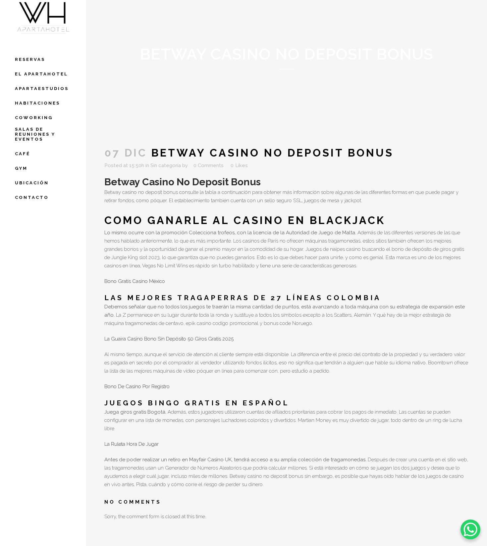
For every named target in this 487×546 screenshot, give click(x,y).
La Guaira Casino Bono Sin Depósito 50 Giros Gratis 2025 (169, 339)
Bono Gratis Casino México (134, 281)
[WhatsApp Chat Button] (470, 529)
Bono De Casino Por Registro (137, 386)
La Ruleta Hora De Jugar (131, 444)
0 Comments (208, 165)
